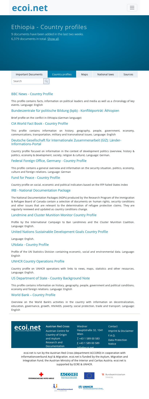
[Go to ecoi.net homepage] (30, 8)
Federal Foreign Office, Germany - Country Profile (48, 160)
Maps (84, 74)
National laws (105, 74)
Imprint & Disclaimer (121, 331)
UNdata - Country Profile (30, 244)
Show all (53, 39)
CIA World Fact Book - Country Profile (39, 123)
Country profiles (62, 74)
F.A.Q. (111, 335)
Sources (128, 74)
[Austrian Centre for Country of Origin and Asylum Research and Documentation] (69, 375)
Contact (113, 326)
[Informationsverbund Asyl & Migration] (62, 387)
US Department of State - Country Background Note (50, 278)
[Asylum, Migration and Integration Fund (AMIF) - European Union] (89, 375)
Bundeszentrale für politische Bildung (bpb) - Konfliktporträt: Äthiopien (65, 110)
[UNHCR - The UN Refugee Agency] (91, 387)
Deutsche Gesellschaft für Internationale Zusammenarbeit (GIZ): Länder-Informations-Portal (66, 142)
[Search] (46, 81)
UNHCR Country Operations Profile (37, 261)
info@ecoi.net (85, 347)
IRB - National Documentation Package (41, 190)
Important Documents (29, 74)
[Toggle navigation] (132, 7)
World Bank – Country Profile (33, 295)
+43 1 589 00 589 (89, 343)
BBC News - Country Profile (32, 94)
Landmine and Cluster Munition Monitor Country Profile (53, 215)
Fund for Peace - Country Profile (35, 177)
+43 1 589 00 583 (89, 338)
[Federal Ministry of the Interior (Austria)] (113, 375)
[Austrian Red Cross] (41, 375)
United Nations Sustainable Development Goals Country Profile (59, 231)
